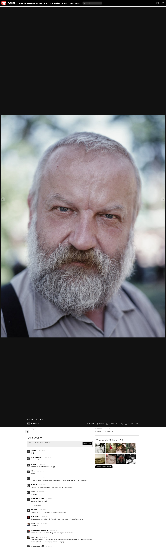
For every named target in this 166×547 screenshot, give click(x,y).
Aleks (33, 471)
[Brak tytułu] (111, 448)
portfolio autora (104, 467)
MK (28, 531)
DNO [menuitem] (45, 3)
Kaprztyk (34, 537)
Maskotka (35, 523)
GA (28, 451)
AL (28, 472)
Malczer (34, 485)
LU (28, 492)
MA (28, 424)
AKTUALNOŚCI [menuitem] (54, 3)
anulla (33, 464)
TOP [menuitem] (40, 3)
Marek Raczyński (37, 498)
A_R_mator (35, 516)
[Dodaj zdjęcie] (158, 3)
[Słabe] (117, 423)
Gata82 (34, 450)
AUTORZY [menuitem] (64, 3)
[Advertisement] (83, 20)
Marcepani (35, 424)
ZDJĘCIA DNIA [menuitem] (32, 3)
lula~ (33, 491)
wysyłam (87, 443)
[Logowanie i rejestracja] (163, 3)
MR (28, 499)
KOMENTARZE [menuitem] (75, 3)
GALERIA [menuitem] (22, 3)
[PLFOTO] (8, 3)
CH (28, 510)
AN (28, 465)
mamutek (35, 478)
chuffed (34, 509)
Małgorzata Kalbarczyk (39, 530)
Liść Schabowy (36, 457)
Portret (98, 431)
